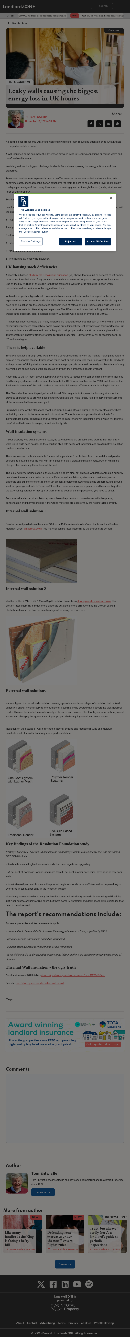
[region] (65, 222)
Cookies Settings (31, 241)
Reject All (70, 241)
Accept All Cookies (98, 241)
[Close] (111, 197)
